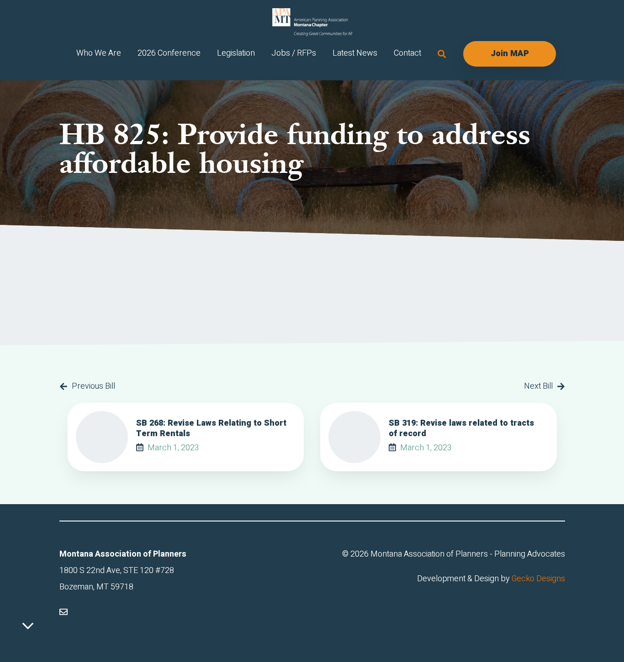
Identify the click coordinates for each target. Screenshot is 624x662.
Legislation (236, 53)
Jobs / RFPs (293, 53)
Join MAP (510, 53)
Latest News (355, 53)
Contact (407, 53)
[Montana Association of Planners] (312, 22)
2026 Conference (169, 53)
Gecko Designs (538, 579)
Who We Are (98, 53)
